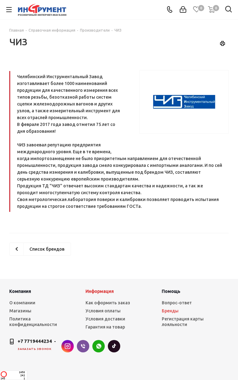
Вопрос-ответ (177, 302)
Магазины (20, 310)
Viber (83, 346)
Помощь (171, 291)
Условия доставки (105, 318)
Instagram (67, 346)
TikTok (114, 346)
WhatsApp (98, 346)
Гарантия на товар (105, 326)
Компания (20, 291)
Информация (100, 291)
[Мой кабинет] (183, 9)
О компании (22, 302)
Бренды (170, 310)
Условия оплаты (103, 310)
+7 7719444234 (35, 341)
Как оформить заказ (108, 302)
